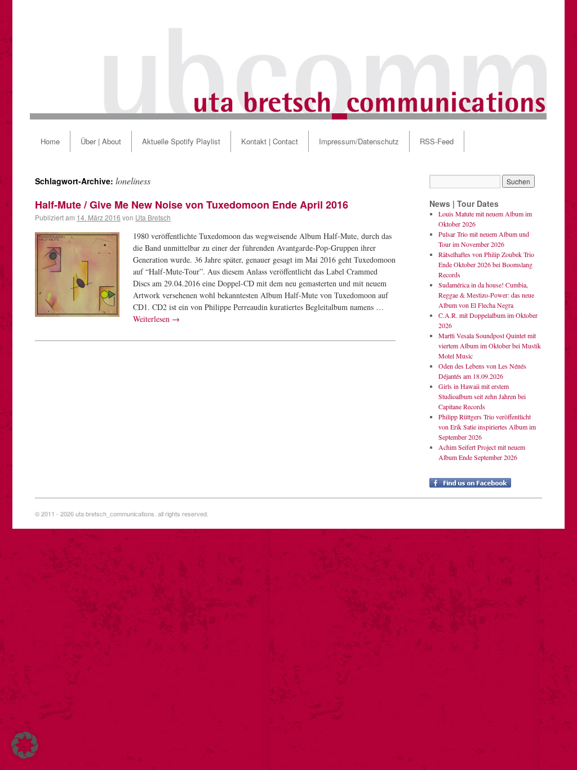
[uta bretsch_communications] (288, 60)
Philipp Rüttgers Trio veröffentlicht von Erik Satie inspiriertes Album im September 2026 (487, 426)
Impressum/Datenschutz (359, 141)
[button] (25, 745)
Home (50, 141)
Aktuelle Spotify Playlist (181, 141)
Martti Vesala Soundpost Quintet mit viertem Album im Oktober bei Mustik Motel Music (489, 345)
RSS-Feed (437, 141)
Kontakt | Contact (269, 141)
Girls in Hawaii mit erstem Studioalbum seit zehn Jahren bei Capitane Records (482, 396)
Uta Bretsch (153, 217)
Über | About (101, 141)
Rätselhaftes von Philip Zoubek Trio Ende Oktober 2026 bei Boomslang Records (486, 264)
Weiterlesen (156, 318)
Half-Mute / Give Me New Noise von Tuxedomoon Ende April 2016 (191, 204)
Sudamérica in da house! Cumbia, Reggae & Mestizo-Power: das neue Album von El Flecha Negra (486, 294)
